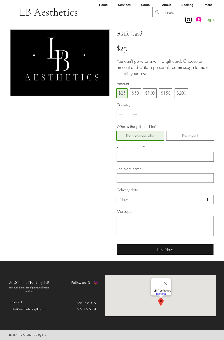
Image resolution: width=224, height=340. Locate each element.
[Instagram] (188, 19)
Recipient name (129, 168)
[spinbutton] (128, 114)
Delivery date (127, 189)
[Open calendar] (209, 199)
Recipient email (131, 147)
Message (124, 211)
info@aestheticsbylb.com (28, 309)
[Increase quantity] (135, 114)
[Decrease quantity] (120, 114)
